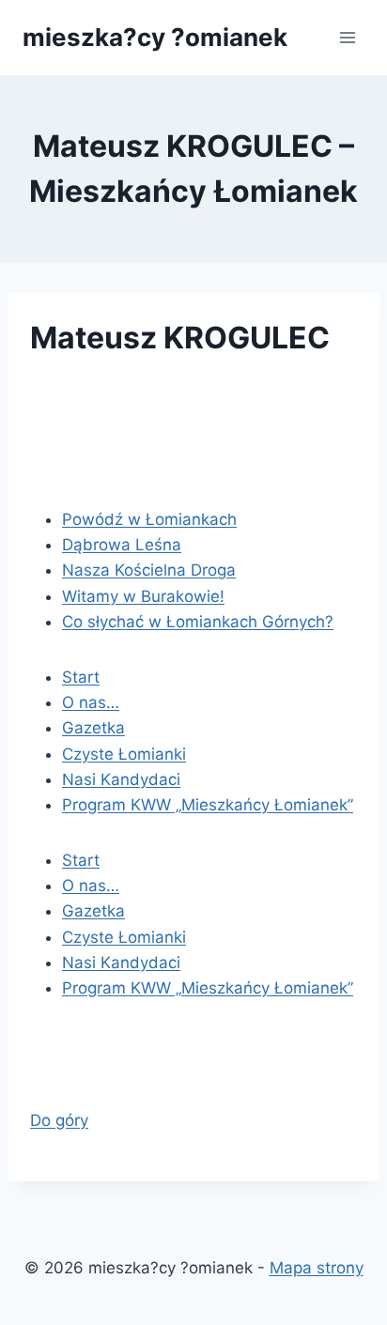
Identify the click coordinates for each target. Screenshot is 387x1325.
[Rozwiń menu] (347, 37)
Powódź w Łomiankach (149, 519)
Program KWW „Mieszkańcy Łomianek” (207, 804)
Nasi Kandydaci (121, 779)
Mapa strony (317, 1267)
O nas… (90, 702)
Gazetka (93, 727)
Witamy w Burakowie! (143, 596)
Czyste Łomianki (124, 754)
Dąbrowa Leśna (121, 544)
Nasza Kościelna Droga (149, 570)
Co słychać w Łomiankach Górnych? (197, 621)
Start (81, 677)
